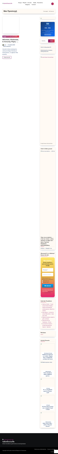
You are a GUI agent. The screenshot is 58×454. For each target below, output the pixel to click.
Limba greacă (48, 371)
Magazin (27, 4)
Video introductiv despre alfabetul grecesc (47, 374)
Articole (29, 2)
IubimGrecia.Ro (8, 442)
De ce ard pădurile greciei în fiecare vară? (47, 391)
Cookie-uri (53, 451)
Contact (34, 4)
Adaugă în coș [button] (48, 248)
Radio (34, 2)
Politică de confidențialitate (40, 449)
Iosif (5, 44)
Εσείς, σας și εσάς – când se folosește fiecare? (48, 425)
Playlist (25, 2)
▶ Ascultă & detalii (47, 34)
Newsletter (40, 2)
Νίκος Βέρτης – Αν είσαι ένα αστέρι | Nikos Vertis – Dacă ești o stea (48, 314)
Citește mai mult (7, 57)
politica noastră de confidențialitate (49, 292)
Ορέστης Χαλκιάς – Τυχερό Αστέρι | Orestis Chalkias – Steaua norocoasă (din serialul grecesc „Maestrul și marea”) (48, 307)
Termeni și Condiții (51, 449)
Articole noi (46, 281)
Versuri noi (45, 282)
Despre (20, 2)
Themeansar (23, 450)
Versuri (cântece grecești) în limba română (10, 36)
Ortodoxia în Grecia (48, 353)
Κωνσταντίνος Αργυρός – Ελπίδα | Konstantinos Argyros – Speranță (47, 325)
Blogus (17, 450)
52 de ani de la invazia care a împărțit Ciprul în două (47, 408)
